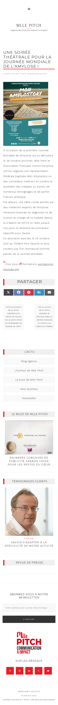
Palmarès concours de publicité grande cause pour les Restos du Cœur (29, 461)
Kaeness (51, 700)
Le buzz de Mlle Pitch (37, 74)
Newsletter (29, 398)
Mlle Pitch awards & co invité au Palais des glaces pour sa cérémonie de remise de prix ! (13, 318)
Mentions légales (29, 691)
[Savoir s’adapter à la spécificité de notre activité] (29, 511)
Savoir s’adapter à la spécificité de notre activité (29, 542)
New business (29, 388)
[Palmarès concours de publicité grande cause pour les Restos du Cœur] (29, 437)
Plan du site (29, 696)
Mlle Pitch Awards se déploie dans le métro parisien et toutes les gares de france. (44, 318)
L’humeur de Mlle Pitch (29, 370)
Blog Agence (29, 361)
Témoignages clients (29, 481)
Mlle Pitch (29, 25)
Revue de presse (29, 562)
